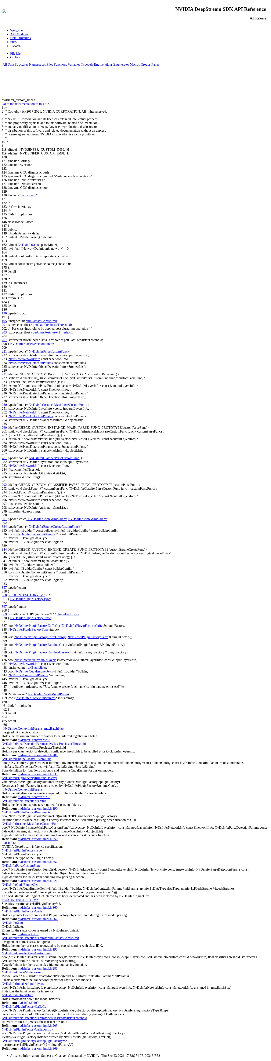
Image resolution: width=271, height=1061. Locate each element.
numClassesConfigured (41, 321)
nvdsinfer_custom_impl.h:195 (38, 949)
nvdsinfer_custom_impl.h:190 (38, 808)
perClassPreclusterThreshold (52, 325)
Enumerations (103, 64)
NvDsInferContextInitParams (87, 519)
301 (4, 519)
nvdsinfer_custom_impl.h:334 (38, 774)
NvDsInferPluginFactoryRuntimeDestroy (42, 652)
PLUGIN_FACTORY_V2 (26, 595)
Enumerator (121, 64)
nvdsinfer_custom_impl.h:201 (38, 755)
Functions (60, 64)
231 (4, 374)
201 (4, 325)
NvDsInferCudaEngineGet (32, 671)
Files (50, 64)
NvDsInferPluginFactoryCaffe (30, 618)
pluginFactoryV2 (68, 614)
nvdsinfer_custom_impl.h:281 (38, 968)
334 (4, 526)
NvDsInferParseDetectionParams (32, 344)
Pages (155, 64)
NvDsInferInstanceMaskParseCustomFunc (57, 404)
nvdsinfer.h (28, 195)
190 (4, 313)
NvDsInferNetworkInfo (24, 359)
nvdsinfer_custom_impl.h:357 (38, 862)
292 (4, 484)
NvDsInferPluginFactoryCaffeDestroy (40, 637)
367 (4, 606)
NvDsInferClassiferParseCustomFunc (54, 458)
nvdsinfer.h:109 (28, 1003)
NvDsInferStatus (29, 245)
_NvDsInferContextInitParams (46, 519)
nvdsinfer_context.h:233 (34, 797)
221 (4, 351)
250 (4, 404)
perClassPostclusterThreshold (52, 332)
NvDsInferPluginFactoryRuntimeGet (39, 644)
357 (4, 587)
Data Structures (18, 64)
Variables (74, 64)
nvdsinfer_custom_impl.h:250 (38, 839)
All (5, 64)
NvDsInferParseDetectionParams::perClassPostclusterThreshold (44, 1018)
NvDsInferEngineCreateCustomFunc (54, 526)
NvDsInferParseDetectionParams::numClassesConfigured (40, 938)
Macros (135, 64)
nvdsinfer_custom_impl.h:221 (38, 881)
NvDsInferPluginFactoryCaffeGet (37, 625)
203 (4, 332)
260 (4, 427)
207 (4, 340)
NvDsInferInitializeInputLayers (35, 660)
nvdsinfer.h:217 (28, 934)
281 (4, 458)
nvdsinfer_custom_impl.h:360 (38, 907)
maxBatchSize (35, 667)
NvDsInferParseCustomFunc (48, 351)
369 (4, 614)
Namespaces (37, 64)
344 (4, 549)
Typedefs (87, 64)
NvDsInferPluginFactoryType (30, 599)
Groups (146, 64)
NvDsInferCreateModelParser (48, 694)
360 (4, 595)
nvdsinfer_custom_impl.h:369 (38, 1048)
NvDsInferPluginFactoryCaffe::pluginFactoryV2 (34, 1041)
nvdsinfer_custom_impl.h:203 (38, 1025)
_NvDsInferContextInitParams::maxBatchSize (33, 728)
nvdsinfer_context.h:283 (34, 740)
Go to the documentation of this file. (26, 104)
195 (4, 321)
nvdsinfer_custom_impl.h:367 (38, 919)
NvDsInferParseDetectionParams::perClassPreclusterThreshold (44, 743)
